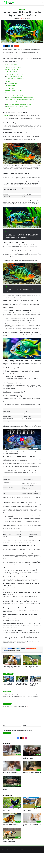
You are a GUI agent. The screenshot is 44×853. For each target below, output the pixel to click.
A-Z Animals (14, 6)
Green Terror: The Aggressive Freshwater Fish (14, 74)
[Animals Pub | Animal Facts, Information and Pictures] (9, 3)
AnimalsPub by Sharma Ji (21, 849)
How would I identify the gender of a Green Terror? (16, 101)
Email (4, 725)
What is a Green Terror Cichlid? (11, 64)
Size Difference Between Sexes (12, 81)
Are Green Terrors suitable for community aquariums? (17, 106)
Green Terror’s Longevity (10, 85)
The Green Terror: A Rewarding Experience (13, 88)
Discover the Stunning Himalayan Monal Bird (7, 684)
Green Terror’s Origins (10, 65)
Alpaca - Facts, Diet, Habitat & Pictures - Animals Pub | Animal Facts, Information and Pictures (23, 694)
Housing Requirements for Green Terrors (13, 87)
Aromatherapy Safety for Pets (11, 772)
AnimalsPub (35, 849)
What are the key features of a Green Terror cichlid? (16, 94)
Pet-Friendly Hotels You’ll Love (11, 757)
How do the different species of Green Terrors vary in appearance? (20, 97)
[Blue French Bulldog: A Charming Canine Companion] (35, 679)
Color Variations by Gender (11, 83)
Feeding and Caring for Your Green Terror (13, 90)
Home (10, 6)
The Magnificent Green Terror (11, 71)
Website (24, 725)
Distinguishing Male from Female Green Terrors (14, 78)
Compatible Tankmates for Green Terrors (14, 76)
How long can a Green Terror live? (13, 102)
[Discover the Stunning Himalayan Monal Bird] (8, 679)
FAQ (5, 92)
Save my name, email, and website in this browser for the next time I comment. (18, 730)
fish (28, 51)
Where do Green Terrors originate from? (14, 95)
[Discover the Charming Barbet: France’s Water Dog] (22, 679)
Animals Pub (16, 18)
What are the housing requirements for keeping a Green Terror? (19, 104)
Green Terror (7, 115)
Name (4, 720)
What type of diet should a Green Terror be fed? (16, 108)
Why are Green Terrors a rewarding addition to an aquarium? (18, 109)
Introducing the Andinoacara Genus (13, 67)
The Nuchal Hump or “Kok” (11, 80)
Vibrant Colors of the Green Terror (12, 69)
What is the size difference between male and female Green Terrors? (20, 99)
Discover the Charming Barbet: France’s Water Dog (22, 684)
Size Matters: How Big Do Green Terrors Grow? (16, 73)
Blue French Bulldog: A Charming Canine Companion (34, 684)
